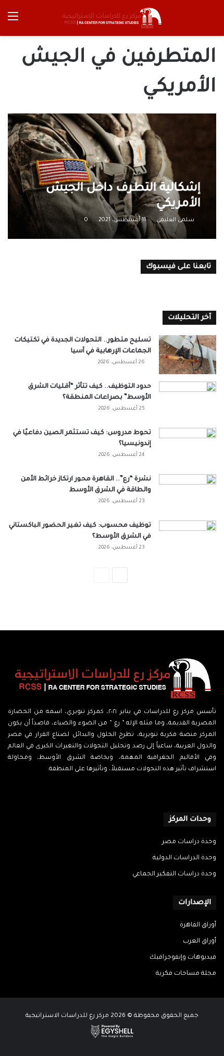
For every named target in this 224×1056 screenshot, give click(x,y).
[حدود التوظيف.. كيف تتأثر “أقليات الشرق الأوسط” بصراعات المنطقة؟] (187, 401)
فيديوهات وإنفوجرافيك (183, 957)
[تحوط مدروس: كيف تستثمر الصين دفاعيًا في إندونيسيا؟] (187, 447)
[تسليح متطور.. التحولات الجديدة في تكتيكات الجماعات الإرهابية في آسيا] (187, 354)
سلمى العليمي (175, 220)
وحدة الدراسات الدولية (184, 858)
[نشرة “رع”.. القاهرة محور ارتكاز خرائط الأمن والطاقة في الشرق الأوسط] (187, 493)
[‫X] (118, 789)
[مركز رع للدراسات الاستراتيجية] (112, 18)
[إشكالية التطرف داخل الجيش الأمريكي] (112, 176)
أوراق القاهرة (198, 925)
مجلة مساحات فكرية (186, 973)
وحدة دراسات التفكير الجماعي (174, 874)
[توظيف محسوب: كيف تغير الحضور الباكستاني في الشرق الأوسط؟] (187, 539)
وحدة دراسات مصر (189, 842)
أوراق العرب (199, 941)
